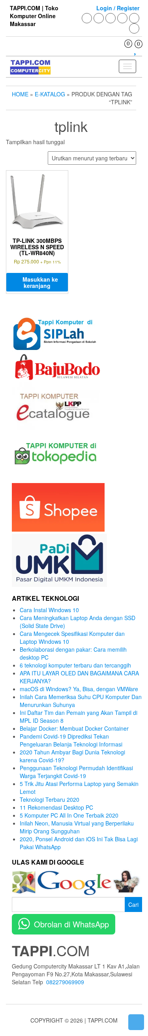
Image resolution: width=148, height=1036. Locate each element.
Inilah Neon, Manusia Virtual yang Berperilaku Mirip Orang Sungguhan (77, 827)
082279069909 (65, 982)
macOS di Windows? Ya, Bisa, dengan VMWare (79, 689)
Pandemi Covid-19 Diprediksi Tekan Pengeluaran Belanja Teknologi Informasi (71, 740)
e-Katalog (50, 94)
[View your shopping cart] (122, 51)
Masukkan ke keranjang (40, 282)
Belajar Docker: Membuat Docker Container (74, 728)
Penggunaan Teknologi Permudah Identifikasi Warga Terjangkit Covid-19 (76, 772)
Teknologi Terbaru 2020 (49, 799)
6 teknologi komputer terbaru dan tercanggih (75, 665)
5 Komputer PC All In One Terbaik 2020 (69, 815)
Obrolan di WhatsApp (71, 924)
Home (20, 94)
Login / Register (117, 8)
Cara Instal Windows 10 (49, 610)
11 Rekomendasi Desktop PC (56, 807)
